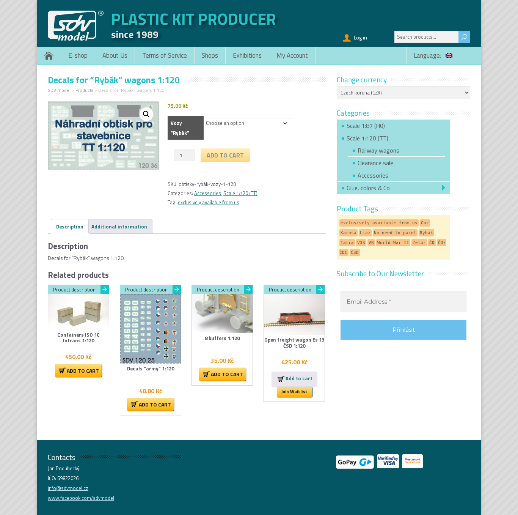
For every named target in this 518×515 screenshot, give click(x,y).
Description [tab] (69, 226)
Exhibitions (247, 55)
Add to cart (225, 155)
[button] (146, 114)
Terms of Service (164, 55)
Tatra (347, 242)
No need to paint (395, 232)
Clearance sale (375, 162)
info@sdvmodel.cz (68, 488)
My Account (292, 55)
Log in (360, 37)
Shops (210, 55)
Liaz (365, 232)
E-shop (78, 55)
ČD (432, 242)
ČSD (355, 252)
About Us (114, 55)
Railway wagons (378, 150)
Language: (428, 55)
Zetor (419, 242)
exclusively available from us (208, 202)
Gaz (425, 222)
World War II (393, 242)
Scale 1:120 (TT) (240, 193)
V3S (361, 242)
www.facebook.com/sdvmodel (81, 498)
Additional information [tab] (119, 226)
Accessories (207, 193)
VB (371, 242)
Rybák (426, 232)
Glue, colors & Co (368, 187)
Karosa (348, 232)
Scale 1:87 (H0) (366, 125)
